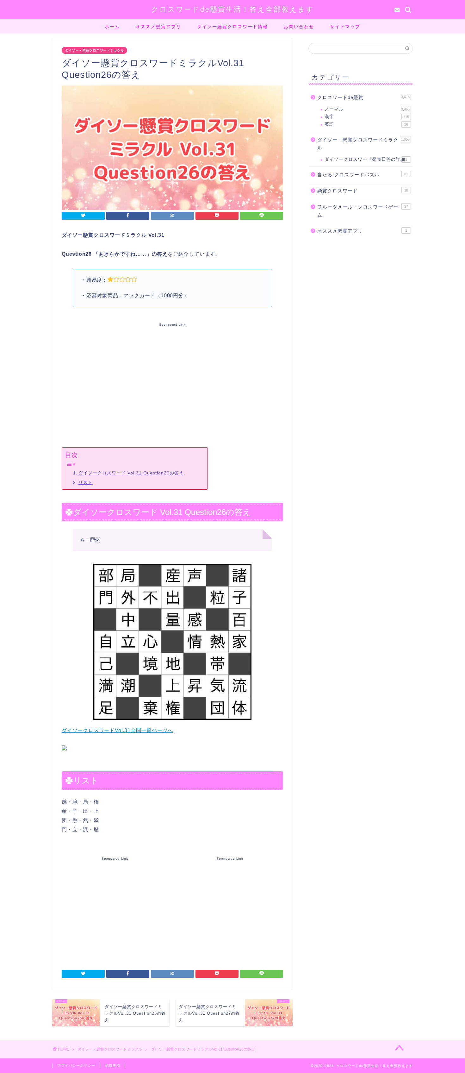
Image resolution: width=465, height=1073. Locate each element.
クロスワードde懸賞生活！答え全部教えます (232, 9)
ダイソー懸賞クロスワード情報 (232, 26)
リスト (85, 482)
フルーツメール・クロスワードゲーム (362, 211)
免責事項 (112, 1065)
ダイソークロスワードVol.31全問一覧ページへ (117, 730)
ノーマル (367, 109)
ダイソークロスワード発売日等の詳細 (366, 159)
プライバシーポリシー (76, 1065)
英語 (366, 124)
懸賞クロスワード (362, 190)
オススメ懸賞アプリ (158, 26)
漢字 (367, 116)
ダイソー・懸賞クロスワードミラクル (94, 50)
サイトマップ (345, 26)
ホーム (112, 26)
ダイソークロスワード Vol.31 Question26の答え (131, 472)
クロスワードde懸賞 (363, 97)
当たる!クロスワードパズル (362, 174)
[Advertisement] (172, 384)
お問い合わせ (299, 26)
